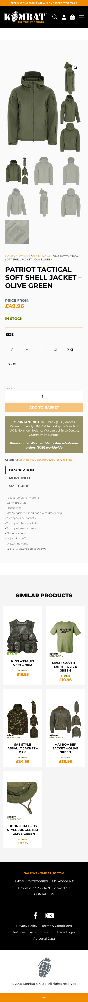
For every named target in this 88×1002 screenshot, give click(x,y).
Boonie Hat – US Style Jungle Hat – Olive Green (22, 830)
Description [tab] (21, 470)
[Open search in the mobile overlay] (54, 17)
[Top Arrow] (44, 998)
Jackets (67, 459)
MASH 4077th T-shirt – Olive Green (65, 666)
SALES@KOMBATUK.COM (44, 873)
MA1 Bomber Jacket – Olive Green (65, 748)
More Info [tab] (19, 478)
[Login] (64, 17)
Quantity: (11, 388)
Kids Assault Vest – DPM (22, 663)
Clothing (23, 256)
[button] (75, 67)
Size (10, 335)
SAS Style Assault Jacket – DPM (22, 748)
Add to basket (44, 407)
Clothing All (42, 256)
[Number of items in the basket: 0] (72, 18)
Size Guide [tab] (19, 486)
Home (9, 256)
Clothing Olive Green (48, 459)
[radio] (12, 349)
